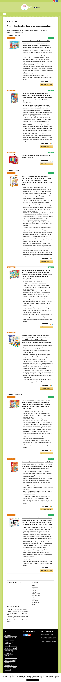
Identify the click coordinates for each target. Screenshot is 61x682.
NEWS (33, 599)
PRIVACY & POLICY (13, 1)
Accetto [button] (29, 680)
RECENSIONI (35, 602)
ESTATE (34, 590)
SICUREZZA (8, 667)
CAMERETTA (35, 587)
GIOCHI (34, 592)
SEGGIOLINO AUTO (10, 660)
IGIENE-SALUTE (36, 594)
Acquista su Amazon (47, 84)
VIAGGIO (34, 604)
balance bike (8, 635)
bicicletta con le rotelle (10, 637)
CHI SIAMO (6, 1)
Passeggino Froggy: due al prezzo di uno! (17, 609)
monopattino (8, 648)
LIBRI (33, 597)
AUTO (33, 585)
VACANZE (7, 670)
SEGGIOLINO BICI (9, 662)
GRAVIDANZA (13, 646)
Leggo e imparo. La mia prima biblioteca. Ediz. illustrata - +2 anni (36, 156)
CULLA (6, 640)
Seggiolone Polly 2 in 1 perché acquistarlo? (17, 611)
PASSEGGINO (8, 650)
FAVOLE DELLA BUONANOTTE (8, 643)
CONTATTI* (26, 1)
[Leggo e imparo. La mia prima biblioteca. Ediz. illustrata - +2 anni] (14, 159)
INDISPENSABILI (36, 595)
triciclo (14, 667)
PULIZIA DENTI (8, 655)
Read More (35, 680)
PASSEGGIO (35, 600)
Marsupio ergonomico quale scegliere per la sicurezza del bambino (17, 617)
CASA (33, 588)
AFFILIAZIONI (20, 1)
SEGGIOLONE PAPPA (10, 665)
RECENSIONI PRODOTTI (11, 658)
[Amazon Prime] (51, 81)
